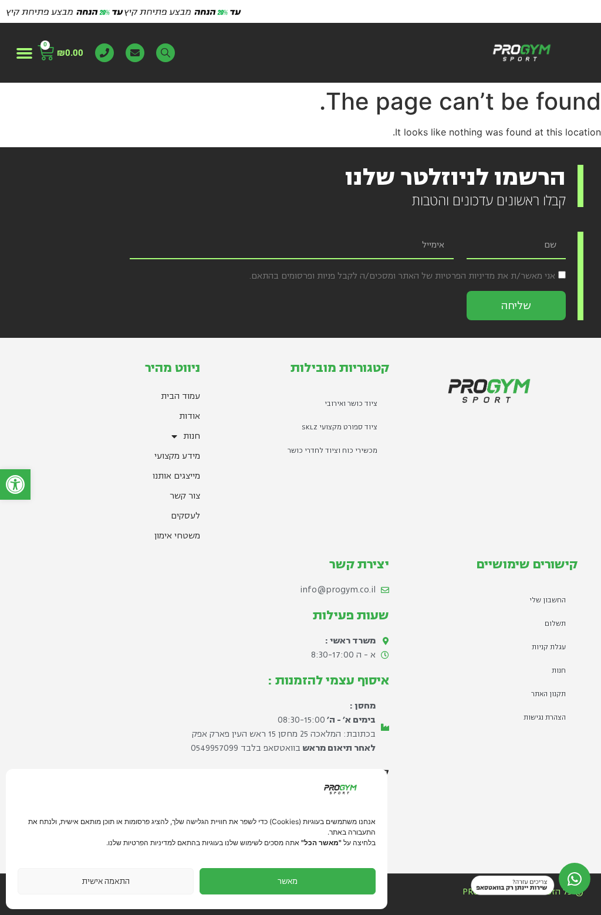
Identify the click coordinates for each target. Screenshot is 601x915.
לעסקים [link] (185, 516)
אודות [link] (189, 416)
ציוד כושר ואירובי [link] (351, 404)
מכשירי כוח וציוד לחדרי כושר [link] (332, 451)
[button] (25, 53)
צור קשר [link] (185, 496)
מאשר (288, 881)
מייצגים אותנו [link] (176, 476)
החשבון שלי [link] (547, 600)
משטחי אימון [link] (177, 536)
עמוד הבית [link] (180, 396)
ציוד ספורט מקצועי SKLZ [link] (339, 427)
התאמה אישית (106, 881)
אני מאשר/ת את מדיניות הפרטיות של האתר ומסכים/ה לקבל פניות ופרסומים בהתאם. (402, 276)
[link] (15, 484)
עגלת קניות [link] (549, 647)
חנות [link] (191, 436)
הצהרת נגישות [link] (545, 718)
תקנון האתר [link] (548, 694)
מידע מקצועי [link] (177, 456)
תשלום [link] (555, 624)
